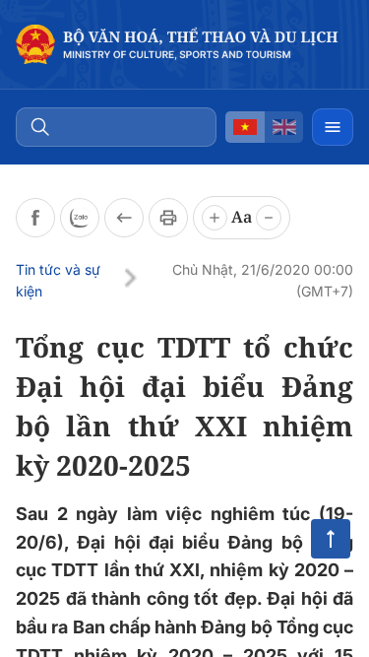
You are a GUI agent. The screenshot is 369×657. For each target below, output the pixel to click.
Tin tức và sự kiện (58, 280)
